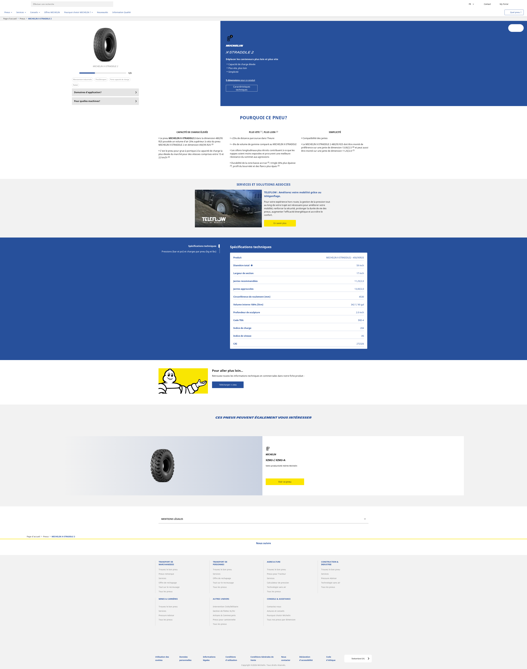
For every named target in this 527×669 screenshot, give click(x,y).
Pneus (22, 18)
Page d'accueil (10, 18)
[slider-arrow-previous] (74, 73)
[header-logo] (15, 4)
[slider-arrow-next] (136, 73)
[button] (231, 36)
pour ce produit (240, 80)
